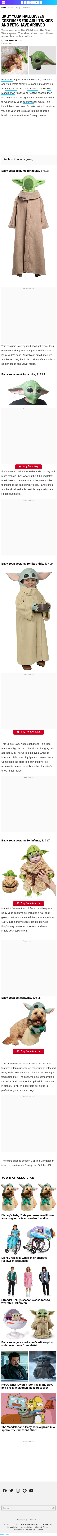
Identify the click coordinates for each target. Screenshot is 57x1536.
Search (53, 1509)
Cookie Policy (26, 1527)
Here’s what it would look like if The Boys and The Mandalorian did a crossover (27, 1386)
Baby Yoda (11, 88)
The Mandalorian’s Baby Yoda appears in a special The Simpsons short (28, 1429)
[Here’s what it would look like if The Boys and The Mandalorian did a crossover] (28, 1366)
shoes (23, 917)
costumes (28, 102)
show (29, 159)
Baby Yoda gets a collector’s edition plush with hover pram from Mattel (27, 1344)
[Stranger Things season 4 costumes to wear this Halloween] (28, 1281)
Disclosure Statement (29, 1524)
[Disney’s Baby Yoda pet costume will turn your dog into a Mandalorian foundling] (28, 1197)
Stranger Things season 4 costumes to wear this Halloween (25, 1301)
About (6, 1524)
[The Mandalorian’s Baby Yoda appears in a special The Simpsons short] (28, 1408)
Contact (15, 1524)
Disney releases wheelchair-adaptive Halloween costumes (24, 1259)
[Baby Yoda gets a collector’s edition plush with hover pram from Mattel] (28, 1324)
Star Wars (32, 88)
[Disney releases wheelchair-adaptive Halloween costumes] (28, 1239)
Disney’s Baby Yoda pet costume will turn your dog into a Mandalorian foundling (27, 1217)
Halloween (7, 79)
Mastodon (4, 1535)
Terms (40, 1530)
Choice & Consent (42, 1527)
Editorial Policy (47, 1524)
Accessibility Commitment (24, 1530)
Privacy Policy (12, 1527)
